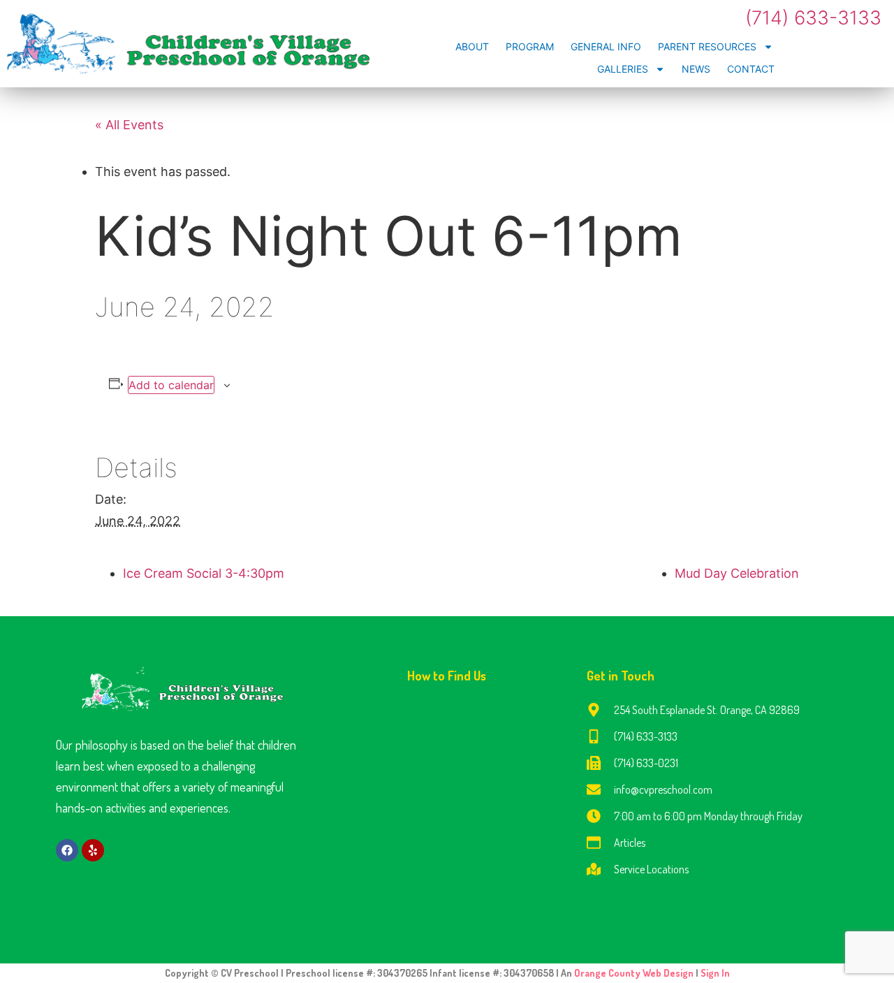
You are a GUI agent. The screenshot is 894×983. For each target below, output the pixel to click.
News (696, 69)
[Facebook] (67, 850)
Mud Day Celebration (737, 573)
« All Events (129, 124)
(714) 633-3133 (813, 17)
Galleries (622, 69)
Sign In (715, 973)
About (472, 46)
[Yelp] (93, 850)
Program (530, 46)
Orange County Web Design (635, 973)
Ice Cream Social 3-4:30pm (203, 573)
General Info (606, 46)
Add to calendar (171, 385)
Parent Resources (707, 46)
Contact (751, 69)
